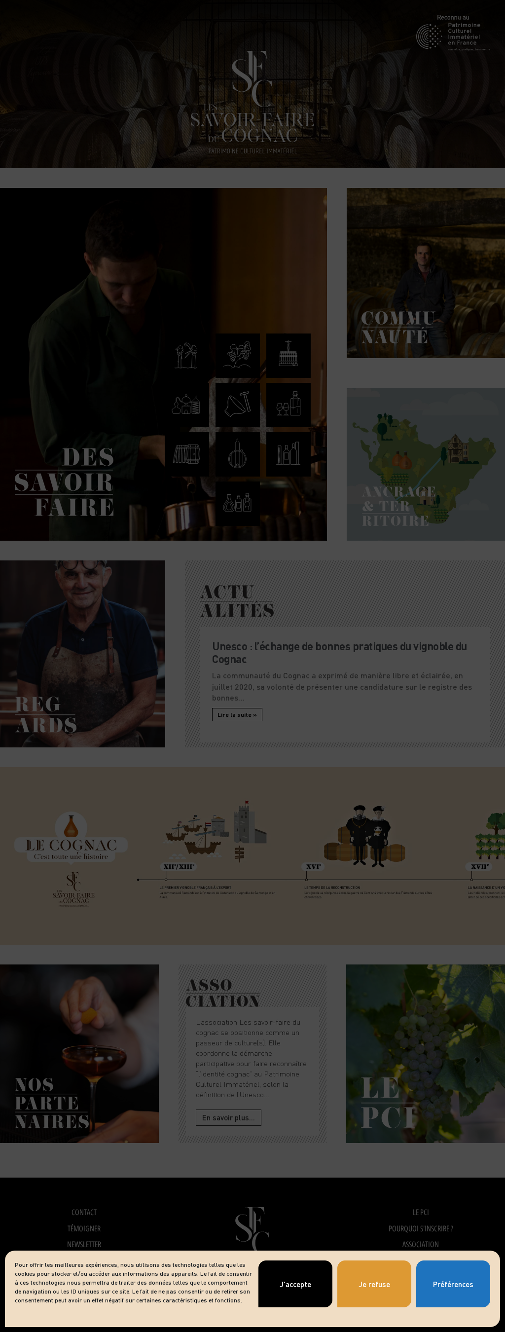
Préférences (453, 1284)
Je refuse (374, 1284)
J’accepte (295, 1284)
